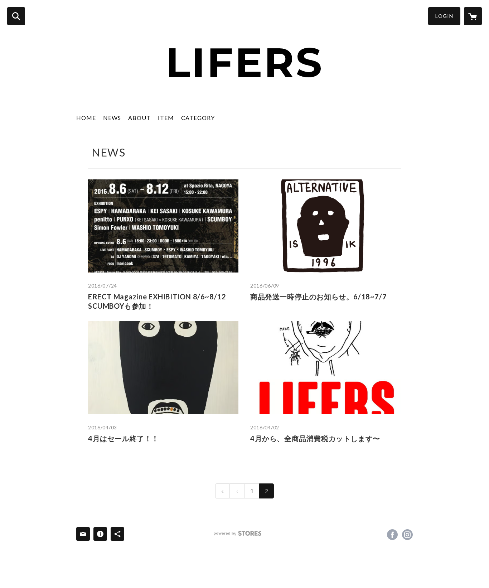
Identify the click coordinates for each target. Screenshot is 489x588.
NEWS (112, 117)
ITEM (166, 117)
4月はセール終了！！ (123, 438)
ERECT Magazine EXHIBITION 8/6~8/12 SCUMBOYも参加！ (157, 301)
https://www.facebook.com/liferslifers (392, 534)
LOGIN (444, 16)
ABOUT (139, 117)
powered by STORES (237, 533)
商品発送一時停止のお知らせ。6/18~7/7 (318, 296)
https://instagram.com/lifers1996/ (407, 534)
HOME (86, 117)
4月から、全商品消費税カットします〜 (315, 438)
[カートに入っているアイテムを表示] (473, 16)
